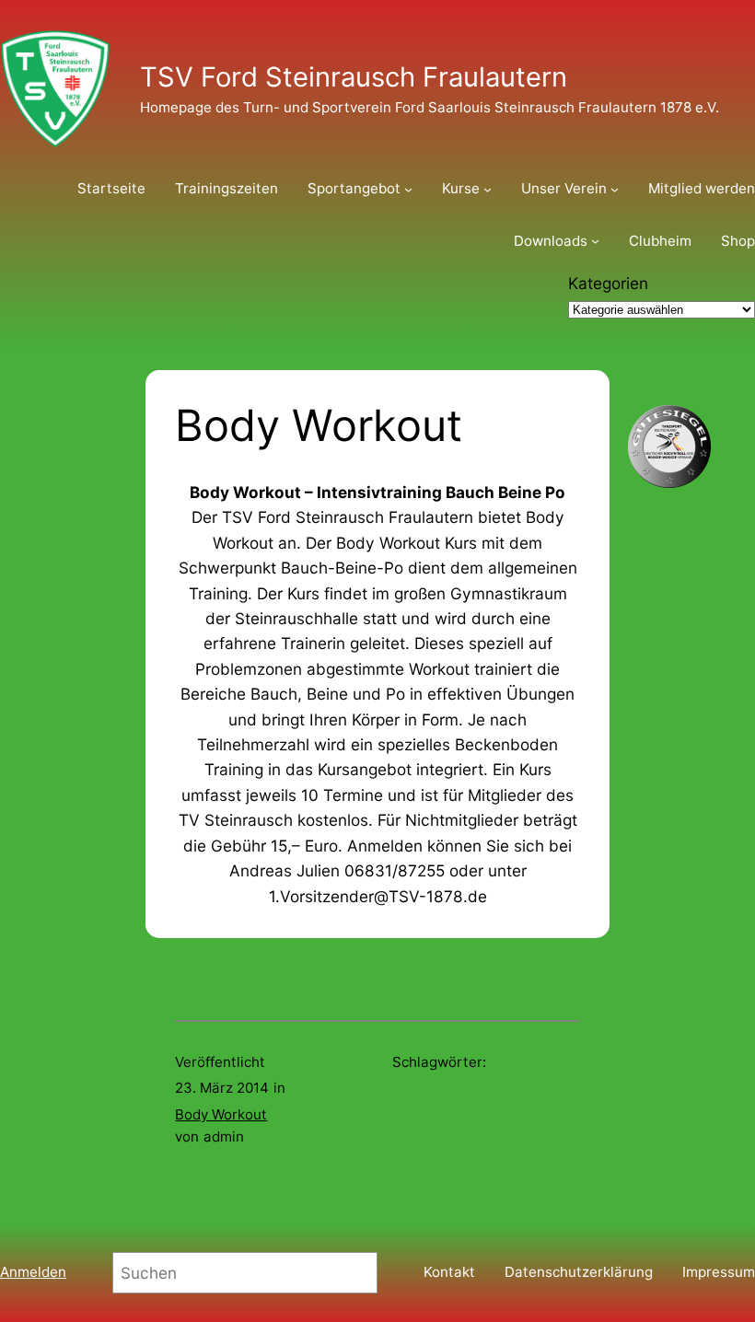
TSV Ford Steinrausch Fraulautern (353, 77)
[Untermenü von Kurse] (487, 189)
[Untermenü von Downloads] (595, 241)
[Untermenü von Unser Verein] (614, 189)
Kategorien (608, 283)
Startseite (111, 188)
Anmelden (33, 1272)
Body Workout (221, 1114)
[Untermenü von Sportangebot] (408, 189)
